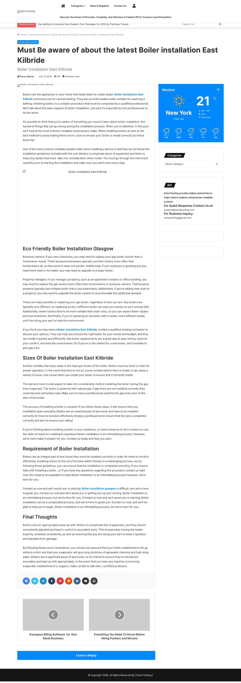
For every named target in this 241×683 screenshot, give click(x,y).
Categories (77, 5)
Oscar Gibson (27, 76)
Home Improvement (39, 34)
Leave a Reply (86, 655)
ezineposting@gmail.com (177, 217)
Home (23, 34)
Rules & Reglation (99, 5)
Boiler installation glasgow (99, 488)
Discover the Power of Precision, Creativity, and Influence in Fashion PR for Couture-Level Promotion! (115, 17)
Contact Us (120, 5)
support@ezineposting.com (179, 209)
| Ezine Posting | (144, 675)
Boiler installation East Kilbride (77, 329)
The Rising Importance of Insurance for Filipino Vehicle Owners (72, 24)
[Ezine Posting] (26, 11)
